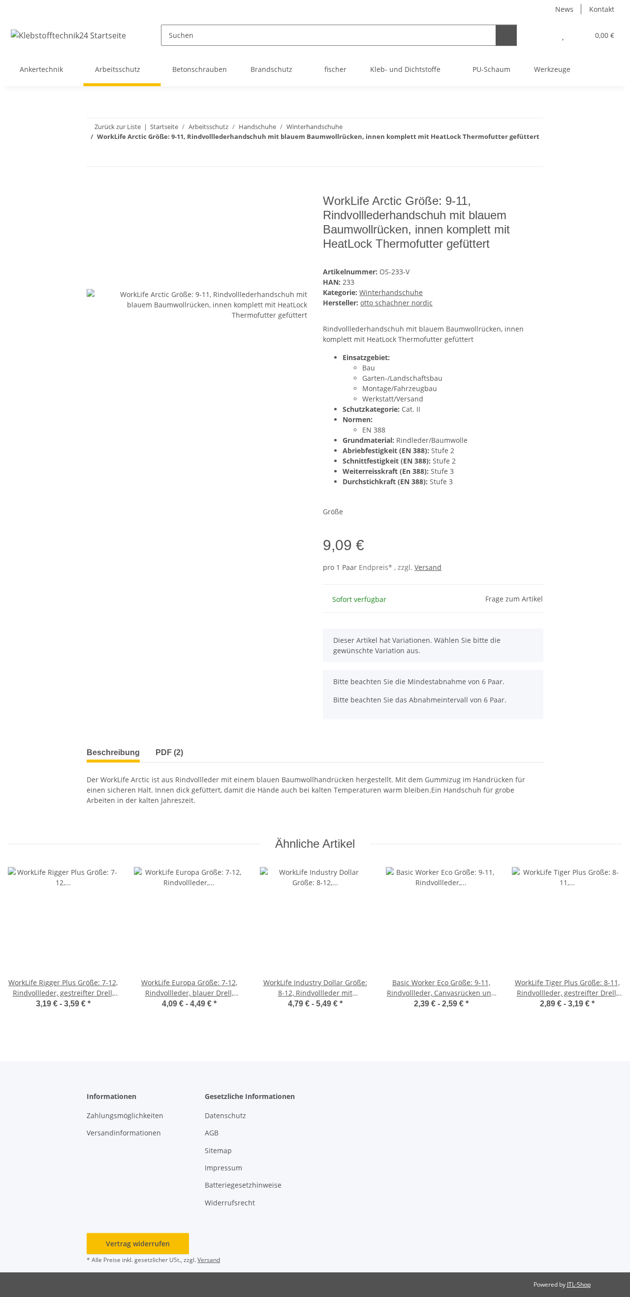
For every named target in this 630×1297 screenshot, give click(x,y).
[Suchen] (506, 35)
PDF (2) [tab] (169, 752)
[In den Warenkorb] (94, 188)
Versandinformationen (124, 1132)
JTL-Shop (579, 1284)
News (564, 9)
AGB (212, 1132)
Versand (427, 567)
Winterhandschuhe (391, 292)
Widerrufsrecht (230, 1202)
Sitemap (218, 1150)
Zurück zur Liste (117, 126)
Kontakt (601, 9)
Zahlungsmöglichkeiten (125, 1115)
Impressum (223, 1167)
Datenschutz (225, 1115)
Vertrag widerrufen (138, 1243)
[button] (543, 35)
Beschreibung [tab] (113, 752)
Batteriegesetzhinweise (243, 1185)
